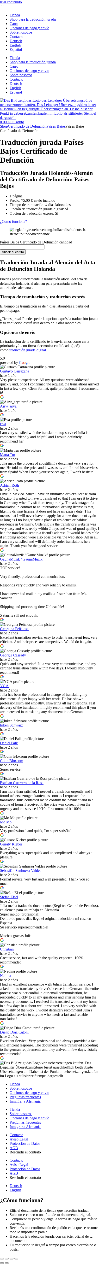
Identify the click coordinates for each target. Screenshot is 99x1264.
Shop (4, 126)
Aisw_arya (8, 406)
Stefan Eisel (9, 897)
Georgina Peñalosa (14, 629)
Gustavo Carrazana (14, 371)
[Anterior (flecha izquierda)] (2, 1263)
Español (16, 49)
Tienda (15, 15)
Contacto (16, 37)
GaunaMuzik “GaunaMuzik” (22, 559)
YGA (4, 686)
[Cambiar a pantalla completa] (7, 1258)
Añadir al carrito (13, 252)
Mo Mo (6, 822)
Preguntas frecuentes (25, 1097)
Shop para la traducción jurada (33, 19)
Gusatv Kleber (11, 844)
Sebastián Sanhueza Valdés (20, 870)
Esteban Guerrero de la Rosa (21, 783)
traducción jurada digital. (28, 350)
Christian (7, 949)
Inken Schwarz (11, 725)
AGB (14, 1148)
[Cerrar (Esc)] (16, 1258)
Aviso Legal (19, 1139)
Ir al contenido (11, 2)
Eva (3, 424)
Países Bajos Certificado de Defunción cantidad (36, 242)
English (15, 45)
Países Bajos (55, 126)
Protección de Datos (25, 1143)
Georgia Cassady (13, 655)
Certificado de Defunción (27, 126)
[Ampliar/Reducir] (2, 1258)
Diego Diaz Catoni (14, 1032)
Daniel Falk (9, 743)
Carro (14, 24)
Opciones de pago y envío (29, 28)
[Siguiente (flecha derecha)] (7, 1263)
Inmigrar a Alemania (25, 1101)
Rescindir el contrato (25, 1152)
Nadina (5, 976)
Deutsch (16, 41)
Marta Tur (7, 455)
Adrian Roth (9, 485)
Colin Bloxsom (11, 761)
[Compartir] (11, 1258)
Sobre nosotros (21, 32)
